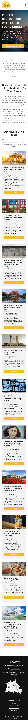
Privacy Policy (14, 705)
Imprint (14, 703)
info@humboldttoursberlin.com (15, 665)
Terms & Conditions (14, 708)
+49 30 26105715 (15, 669)
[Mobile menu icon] (25, 5)
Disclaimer (14, 710)
